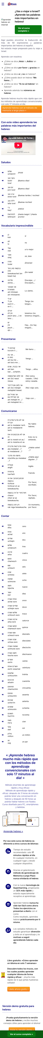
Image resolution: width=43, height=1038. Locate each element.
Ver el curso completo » (24, 29)
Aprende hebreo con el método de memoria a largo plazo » (19, 109)
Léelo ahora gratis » (19, 989)
